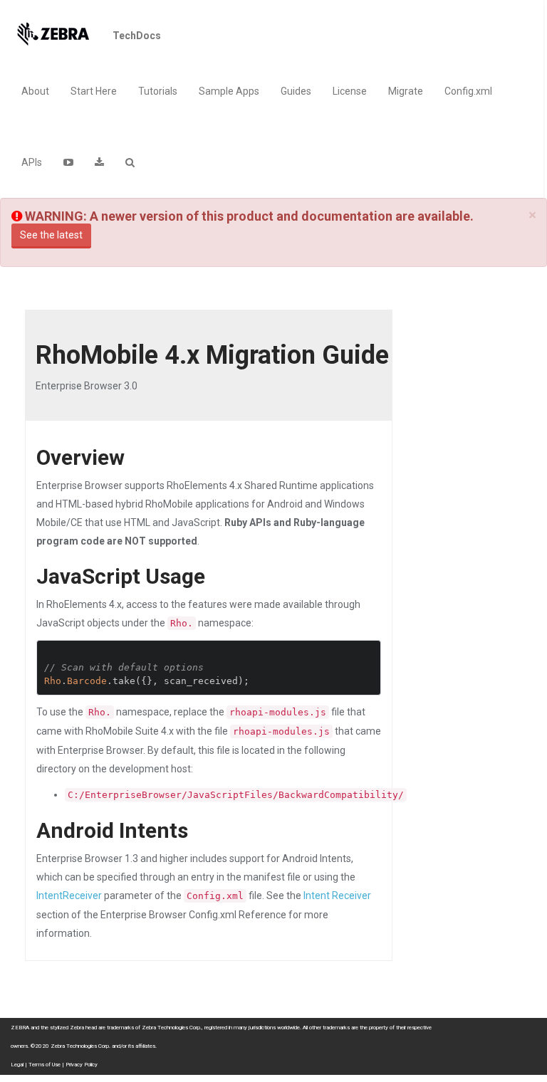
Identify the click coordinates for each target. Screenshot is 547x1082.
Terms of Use (44, 1064)
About (35, 91)
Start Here (94, 91)
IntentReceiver (69, 895)
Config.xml (468, 91)
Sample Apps (229, 91)
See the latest (51, 235)
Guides (296, 91)
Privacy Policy (82, 1064)
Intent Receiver (337, 895)
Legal (17, 1064)
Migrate (405, 91)
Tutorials (157, 91)
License (350, 91)
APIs (31, 162)
